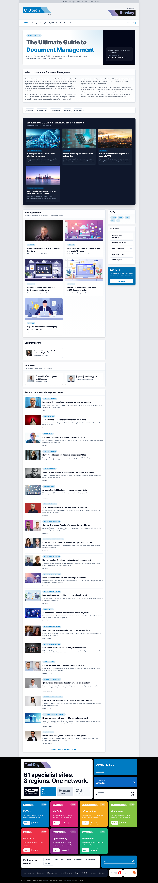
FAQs (76, 873)
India (62, 859)
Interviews (67, 110)
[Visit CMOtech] (61, 804)
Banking (34, 23)
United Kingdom (90, 859)
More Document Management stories (64, 749)
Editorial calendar (52, 873)
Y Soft (112, 220)
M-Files (127, 217)
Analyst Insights (42, 110)
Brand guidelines (29, 873)
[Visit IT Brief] (31, 832)
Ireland (69, 859)
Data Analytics (43, 23)
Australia (47, 859)
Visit (25, 823)
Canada (55, 859)
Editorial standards (66, 873)
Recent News (78, 110)
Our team (93, 873)
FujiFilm (121, 217)
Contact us (121, 281)
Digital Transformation (55, 23)
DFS (118, 220)
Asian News (29, 110)
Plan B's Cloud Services (55, 880)
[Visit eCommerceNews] (119, 804)
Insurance (73, 23)
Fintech (66, 23)
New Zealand (78, 859)
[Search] (133, 23)
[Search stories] (133, 861)
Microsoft (113, 217)
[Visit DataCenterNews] (90, 804)
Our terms (102, 873)
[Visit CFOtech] (31, 804)
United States (48, 864)
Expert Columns (55, 110)
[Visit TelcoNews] (90, 832)
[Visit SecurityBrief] (61, 832)
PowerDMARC (79, 880)
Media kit (35, 823)
